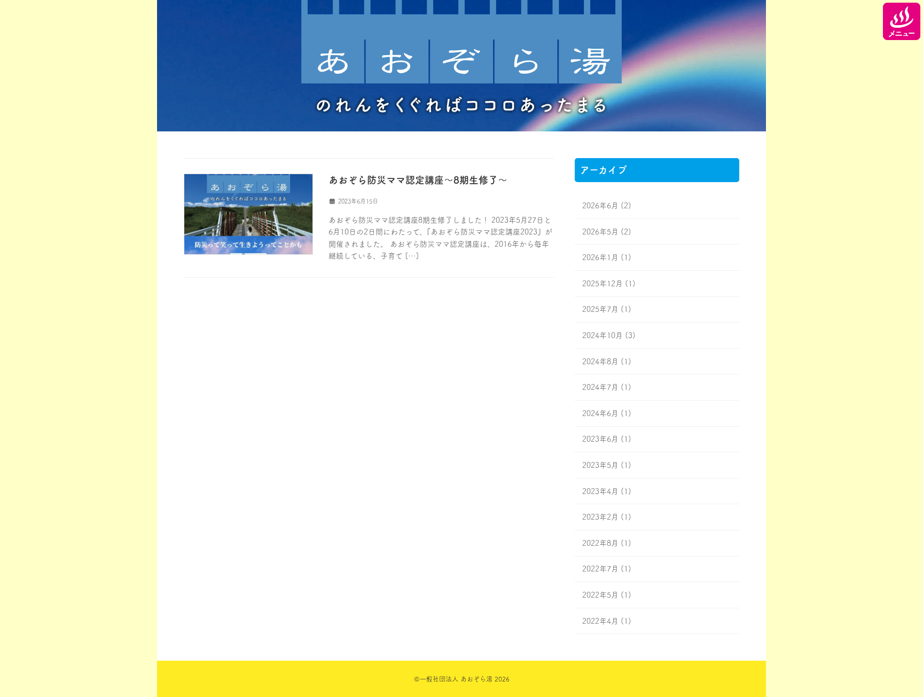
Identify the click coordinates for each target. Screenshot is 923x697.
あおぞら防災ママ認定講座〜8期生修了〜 (417, 180)
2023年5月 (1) (606, 465)
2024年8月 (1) (606, 361)
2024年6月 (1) (606, 413)
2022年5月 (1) (606, 595)
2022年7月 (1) (606, 569)
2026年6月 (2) (606, 205)
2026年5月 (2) (606, 231)
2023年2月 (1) (606, 517)
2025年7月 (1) (606, 309)
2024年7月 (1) (606, 387)
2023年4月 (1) (606, 491)
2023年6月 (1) (606, 439)
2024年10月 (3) (609, 335)
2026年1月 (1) (606, 257)
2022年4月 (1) (606, 620)
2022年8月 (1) (606, 542)
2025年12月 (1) (609, 283)
